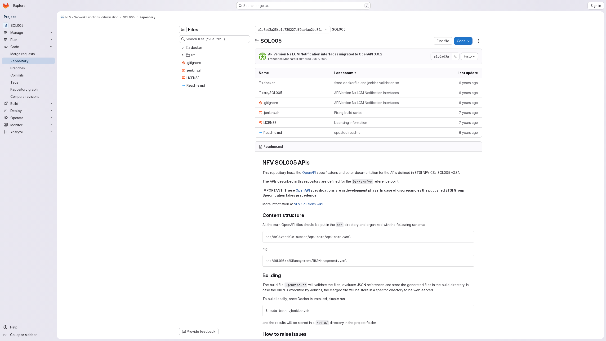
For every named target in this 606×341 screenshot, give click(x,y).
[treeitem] (215, 47)
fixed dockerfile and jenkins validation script (368, 83)
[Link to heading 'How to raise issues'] (309, 334)
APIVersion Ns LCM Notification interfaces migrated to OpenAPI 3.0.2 (325, 54)
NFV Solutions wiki (308, 204)
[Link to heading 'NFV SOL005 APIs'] (312, 162)
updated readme (347, 132)
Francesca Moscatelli (283, 59)
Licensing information (350, 123)
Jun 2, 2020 (320, 59)
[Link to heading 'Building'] (283, 275)
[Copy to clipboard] (468, 237)
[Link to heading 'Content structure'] (306, 215)
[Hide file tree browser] (183, 29)
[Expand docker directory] (183, 47)
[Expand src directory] (183, 55)
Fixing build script (348, 113)
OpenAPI (309, 172)
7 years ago (468, 113)
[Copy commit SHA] (455, 56)
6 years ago (468, 83)
